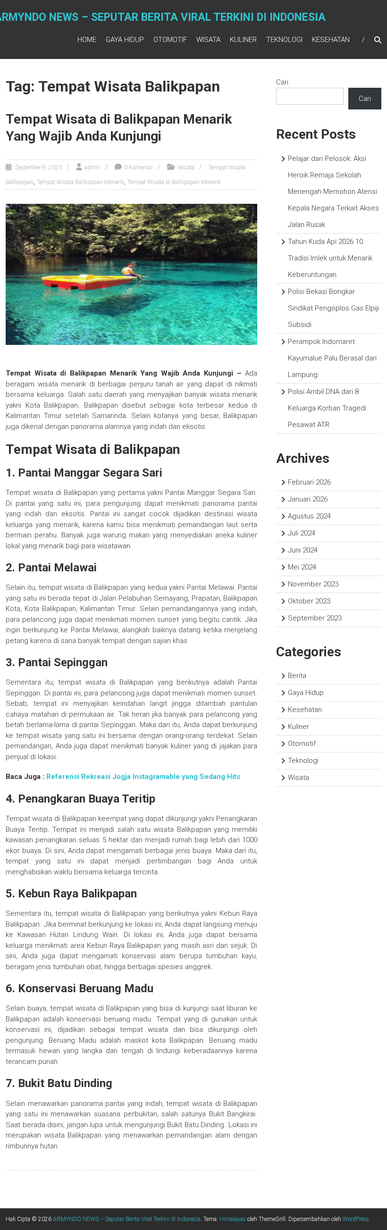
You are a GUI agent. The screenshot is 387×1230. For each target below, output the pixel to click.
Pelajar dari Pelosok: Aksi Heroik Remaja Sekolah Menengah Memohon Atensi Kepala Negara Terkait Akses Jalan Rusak (333, 191)
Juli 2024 (301, 533)
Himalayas (232, 1219)
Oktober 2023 (309, 601)
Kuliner (243, 39)
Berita (297, 675)
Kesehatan (331, 39)
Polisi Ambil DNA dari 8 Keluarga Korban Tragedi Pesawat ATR (327, 408)
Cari (282, 82)
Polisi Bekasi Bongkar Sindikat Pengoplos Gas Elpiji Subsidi (333, 308)
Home (86, 39)
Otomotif (170, 39)
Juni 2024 (303, 550)
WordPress (356, 1219)
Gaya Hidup (125, 39)
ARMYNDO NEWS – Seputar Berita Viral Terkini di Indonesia (127, 1219)
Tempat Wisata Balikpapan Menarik (80, 182)
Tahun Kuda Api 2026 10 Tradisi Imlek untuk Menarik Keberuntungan (330, 258)
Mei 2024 (302, 567)
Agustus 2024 (309, 516)
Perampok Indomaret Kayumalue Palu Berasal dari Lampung (332, 358)
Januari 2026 (308, 499)
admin (92, 167)
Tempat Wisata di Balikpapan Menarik (174, 182)
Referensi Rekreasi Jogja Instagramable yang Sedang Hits (143, 776)
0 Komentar (138, 167)
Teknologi (284, 39)
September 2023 (315, 618)
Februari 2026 (309, 482)
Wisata (208, 39)
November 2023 (313, 584)
